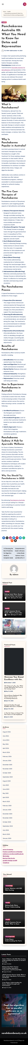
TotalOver (6, 862)
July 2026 (6, 736)
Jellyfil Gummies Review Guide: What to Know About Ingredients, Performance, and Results (14, 976)
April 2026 (6, 748)
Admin (8, 50)
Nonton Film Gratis (9, 858)
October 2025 (7, 773)
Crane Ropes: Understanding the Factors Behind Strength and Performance (12, 984)
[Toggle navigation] (3, 4)
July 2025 (6, 785)
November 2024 (7, 818)
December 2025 (7, 764)
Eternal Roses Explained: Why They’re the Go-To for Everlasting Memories (13, 697)
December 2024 (7, 814)
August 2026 (7, 732)
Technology (9, 885)
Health (4, 22)
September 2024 (8, 826)
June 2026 (6, 740)
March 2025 (6, 801)
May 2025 (6, 793)
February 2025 (7, 805)
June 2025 (6, 789)
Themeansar (14, 1042)
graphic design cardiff (10, 860)
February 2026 (7, 756)
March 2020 (6, 834)
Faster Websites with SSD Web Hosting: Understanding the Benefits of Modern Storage (14, 960)
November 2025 (7, 769)
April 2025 (6, 797)
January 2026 (7, 760)
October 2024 (7, 822)
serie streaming (8, 849)
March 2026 (6, 752)
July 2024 (6, 830)
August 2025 (7, 781)
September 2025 (8, 777)
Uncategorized (10, 936)
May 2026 (6, 744)
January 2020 (7, 838)
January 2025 (7, 809)
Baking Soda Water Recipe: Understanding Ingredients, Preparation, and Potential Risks (12, 968)
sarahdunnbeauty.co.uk (14, 1033)
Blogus (21, 1040)
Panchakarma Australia (17, 500)
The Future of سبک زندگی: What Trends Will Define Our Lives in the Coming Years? (13, 687)
